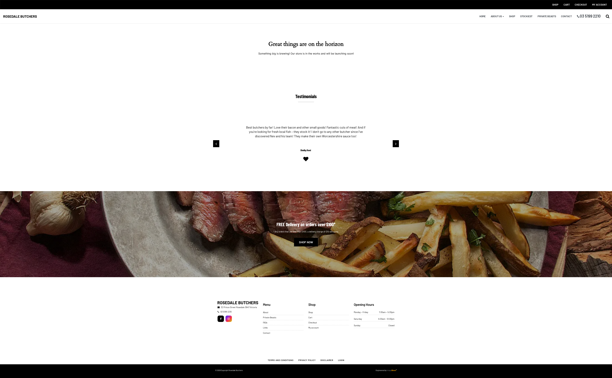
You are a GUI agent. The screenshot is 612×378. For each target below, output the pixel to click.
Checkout (581, 4)
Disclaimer (327, 360)
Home (482, 16)
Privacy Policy (307, 360)
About (265, 312)
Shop (555, 4)
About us (496, 16)
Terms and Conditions (281, 360)
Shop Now (306, 242)
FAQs (265, 322)
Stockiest (526, 16)
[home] (238, 302)
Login (341, 360)
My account (599, 4)
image (391, 370)
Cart (567, 4)
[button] (607, 16)
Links (265, 327)
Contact (566, 16)
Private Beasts (547, 16)
